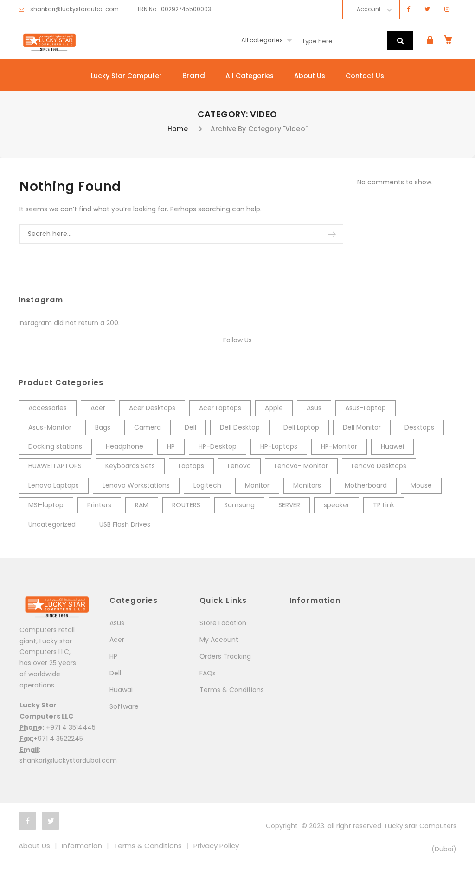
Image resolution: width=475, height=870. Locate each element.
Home (177, 128)
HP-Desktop (218, 446)
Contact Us (365, 75)
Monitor (257, 485)
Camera (147, 427)
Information (82, 845)
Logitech (207, 485)
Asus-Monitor (49, 427)
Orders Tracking (225, 656)
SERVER (289, 505)
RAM (141, 505)
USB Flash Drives (124, 524)
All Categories (249, 75)
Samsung (239, 505)
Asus (314, 407)
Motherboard (366, 485)
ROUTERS (186, 505)
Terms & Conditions (231, 689)
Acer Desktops (152, 407)
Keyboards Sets (130, 466)
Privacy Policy (216, 845)
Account (369, 9)
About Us (309, 75)
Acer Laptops (220, 407)
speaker (336, 505)
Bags (102, 427)
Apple (274, 407)
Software (124, 706)
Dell (190, 427)
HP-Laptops (278, 446)
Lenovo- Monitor (301, 466)
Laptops (191, 466)
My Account (218, 639)
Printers (99, 505)
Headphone (124, 446)
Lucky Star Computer (126, 75)
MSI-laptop (46, 505)
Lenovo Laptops (53, 485)
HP (171, 446)
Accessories (47, 407)
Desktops (419, 427)
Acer (97, 407)
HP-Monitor (339, 446)
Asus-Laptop (365, 407)
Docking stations (55, 446)
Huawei (392, 446)
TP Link (383, 505)
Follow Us (237, 340)
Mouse (421, 485)
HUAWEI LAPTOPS (55, 466)
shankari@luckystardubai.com (74, 9)
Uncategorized (52, 524)
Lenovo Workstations (136, 485)
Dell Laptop (301, 427)
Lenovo (239, 466)
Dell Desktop (240, 427)
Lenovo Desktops (379, 466)
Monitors (307, 485)
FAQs (207, 673)
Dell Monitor (362, 427)
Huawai (121, 689)
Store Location (222, 623)
